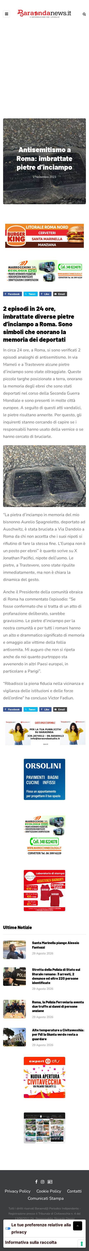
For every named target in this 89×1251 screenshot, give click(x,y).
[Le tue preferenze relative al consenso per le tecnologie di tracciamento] (82, 1244)
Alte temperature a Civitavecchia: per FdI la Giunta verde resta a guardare (58, 1034)
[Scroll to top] (77, 1225)
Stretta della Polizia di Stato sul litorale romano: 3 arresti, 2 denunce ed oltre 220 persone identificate (56, 976)
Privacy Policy (17, 1191)
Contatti (74, 1191)
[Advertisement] (44, 65)
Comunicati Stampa (46, 1198)
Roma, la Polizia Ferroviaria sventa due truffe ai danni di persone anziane (58, 1006)
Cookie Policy (48, 1191)
